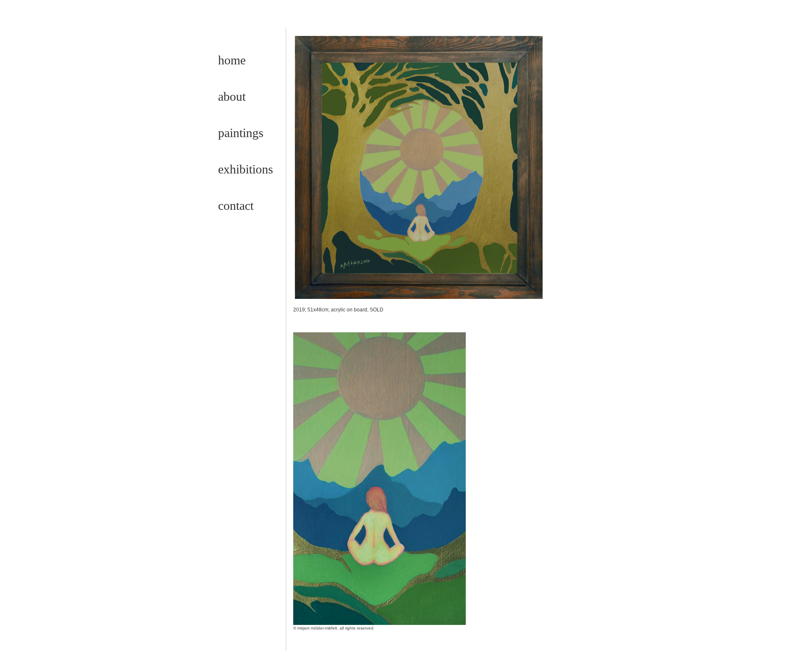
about (232, 96)
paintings (241, 133)
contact (236, 205)
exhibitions (245, 169)
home (232, 60)
